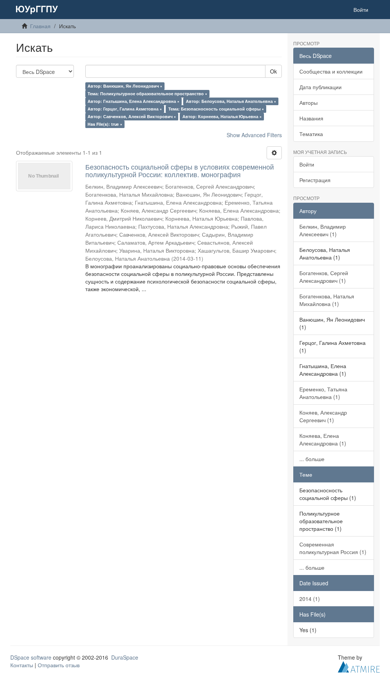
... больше (311, 459)
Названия (311, 118)
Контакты (21, 665)
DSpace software (30, 657)
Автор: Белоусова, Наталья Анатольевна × (231, 101)
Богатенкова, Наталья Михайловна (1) (326, 300)
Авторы (308, 102)
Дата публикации (320, 87)
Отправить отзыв (59, 665)
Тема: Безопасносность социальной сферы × (216, 109)
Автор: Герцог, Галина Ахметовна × (125, 109)
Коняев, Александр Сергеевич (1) (323, 416)
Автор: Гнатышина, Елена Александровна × (133, 101)
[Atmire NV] (359, 666)
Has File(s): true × (105, 124)
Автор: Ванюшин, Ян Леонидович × (125, 86)
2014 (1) (309, 598)
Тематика (311, 134)
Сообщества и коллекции (331, 71)
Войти (306, 164)
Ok (273, 71)
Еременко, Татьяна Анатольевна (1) (323, 392)
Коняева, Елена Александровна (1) (322, 439)
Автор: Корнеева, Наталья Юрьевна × (222, 116)
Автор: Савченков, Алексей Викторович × (132, 116)
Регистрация (315, 180)
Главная (40, 26)
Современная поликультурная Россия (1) (332, 548)
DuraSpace (124, 657)
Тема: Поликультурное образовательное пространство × (147, 93)
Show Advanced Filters (254, 135)
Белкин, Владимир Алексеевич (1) (322, 230)
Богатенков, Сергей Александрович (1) (323, 276)
